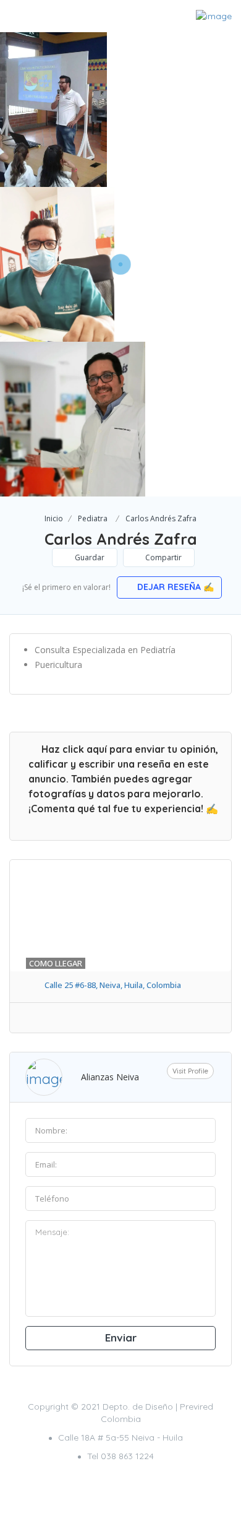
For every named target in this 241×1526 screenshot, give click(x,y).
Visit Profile (190, 1071)
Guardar (88, 557)
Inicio (53, 518)
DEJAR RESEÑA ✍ (174, 586)
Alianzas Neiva (110, 1077)
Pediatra (93, 518)
